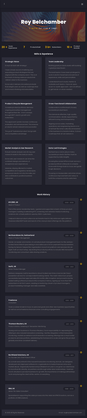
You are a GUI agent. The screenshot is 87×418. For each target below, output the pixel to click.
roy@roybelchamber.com (73, 413)
